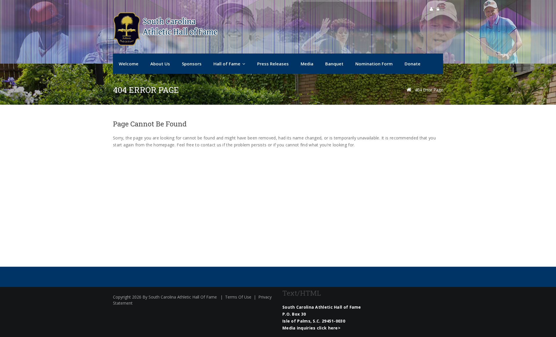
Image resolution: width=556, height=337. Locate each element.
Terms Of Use (238, 297)
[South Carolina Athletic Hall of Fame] (165, 29)
